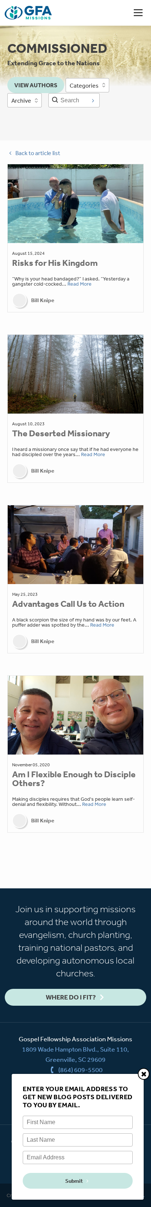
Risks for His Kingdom (55, 262)
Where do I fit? (71, 997)
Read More (79, 283)
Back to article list (37, 153)
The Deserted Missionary (61, 433)
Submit (74, 1180)
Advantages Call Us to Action (68, 603)
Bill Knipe (42, 300)
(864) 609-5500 (80, 1069)
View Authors (35, 85)
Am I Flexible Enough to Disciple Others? (74, 779)
